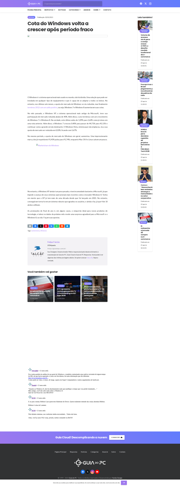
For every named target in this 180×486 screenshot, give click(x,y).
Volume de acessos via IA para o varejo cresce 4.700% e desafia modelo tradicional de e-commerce (146, 46)
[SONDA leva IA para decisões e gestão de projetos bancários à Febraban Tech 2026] (145, 117)
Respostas (73, 452)
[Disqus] (68, 336)
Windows (43, 231)
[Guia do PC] (34, 4)
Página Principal (60, 452)
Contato (122, 452)
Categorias (95, 452)
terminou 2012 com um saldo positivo (42, 107)
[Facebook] (141, 3)
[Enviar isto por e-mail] (30, 226)
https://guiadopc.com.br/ (57, 248)
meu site (90, 258)
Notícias (84, 452)
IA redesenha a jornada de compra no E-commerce (40, 293)
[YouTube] (97, 472)
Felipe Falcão (54, 242)
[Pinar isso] (46, 226)
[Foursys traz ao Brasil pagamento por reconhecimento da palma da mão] (145, 75)
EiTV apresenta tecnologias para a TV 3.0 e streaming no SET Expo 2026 (66, 292)
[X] (145, 3)
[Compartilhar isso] (35, 226)
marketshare (35, 231)
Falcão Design (117, 478)
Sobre (113, 452)
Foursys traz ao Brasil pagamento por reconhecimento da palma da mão (148, 90)
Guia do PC (73, 478)
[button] (54, 10)
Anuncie (105, 452)
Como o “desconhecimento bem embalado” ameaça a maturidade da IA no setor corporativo (149, 191)
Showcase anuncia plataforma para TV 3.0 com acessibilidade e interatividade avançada (94, 291)
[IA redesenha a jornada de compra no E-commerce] (145, 218)
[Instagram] (150, 3)
